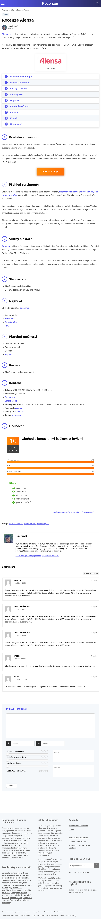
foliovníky (6, 880)
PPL (7, 326)
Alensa (18, 408)
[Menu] (3, 3)
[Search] (97, 3)
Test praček (15, 900)
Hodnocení (16, 124)
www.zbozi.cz (30, 524)
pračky (5, 840)
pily (10, 888)
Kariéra (14, 112)
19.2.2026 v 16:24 (20, 635)
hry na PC (20, 880)
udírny (24, 893)
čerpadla (6, 873)
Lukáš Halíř (12, 26)
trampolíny (15, 893)
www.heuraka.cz (16, 524)
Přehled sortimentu (20, 82)
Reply (94, 580)
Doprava (14, 100)
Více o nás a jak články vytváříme (28, 556)
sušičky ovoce (16, 890)
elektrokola (7, 878)
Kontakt (14, 118)
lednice (5, 843)
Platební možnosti (19, 106)
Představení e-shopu (21, 76)
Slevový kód (16, 94)
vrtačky (5, 895)
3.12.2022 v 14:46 (20, 659)
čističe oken (16, 873)
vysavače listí (15, 895)
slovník (86, 872)
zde (61, 912)
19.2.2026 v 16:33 (20, 583)
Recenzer (5, 10)
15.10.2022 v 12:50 (20, 679)
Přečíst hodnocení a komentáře (66, 512)
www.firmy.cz (43, 524)
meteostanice (19, 885)
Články (12, 10)
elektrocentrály (22, 875)
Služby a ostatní (18, 88)
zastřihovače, (16, 898)
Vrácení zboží (11, 401)
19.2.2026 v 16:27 (20, 609)
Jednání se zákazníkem (16, 757)
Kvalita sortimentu (14, 763)
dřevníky (11, 875)
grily (13, 880)
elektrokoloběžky (20, 878)
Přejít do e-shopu (50, 172)
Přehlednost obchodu (15, 751)
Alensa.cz (16, 415)
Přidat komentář (87, 512)
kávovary (13, 883)
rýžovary (25, 838)
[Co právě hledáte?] (96, 865)
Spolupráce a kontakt (50, 556)
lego (20, 883)
